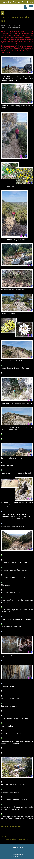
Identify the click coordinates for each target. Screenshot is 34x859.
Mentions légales (17, 847)
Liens (17, 851)
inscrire (25, 837)
